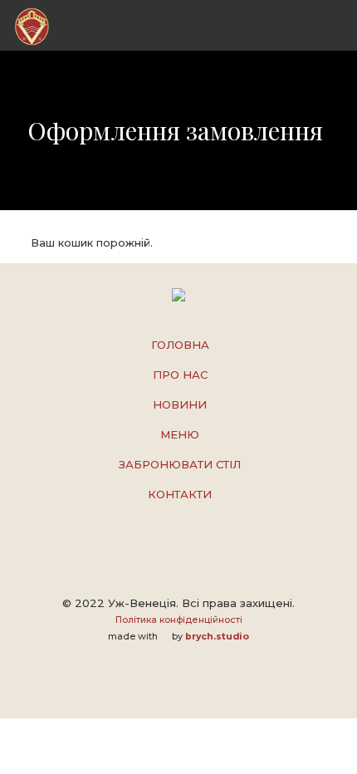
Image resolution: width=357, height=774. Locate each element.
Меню (179, 434)
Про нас (180, 374)
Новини (180, 404)
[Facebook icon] (179, 660)
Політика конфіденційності (178, 620)
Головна (180, 344)
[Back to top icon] (178, 569)
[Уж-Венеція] (31, 25)
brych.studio (217, 636)
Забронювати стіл (180, 464)
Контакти (180, 494)
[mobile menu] (334, 25)
